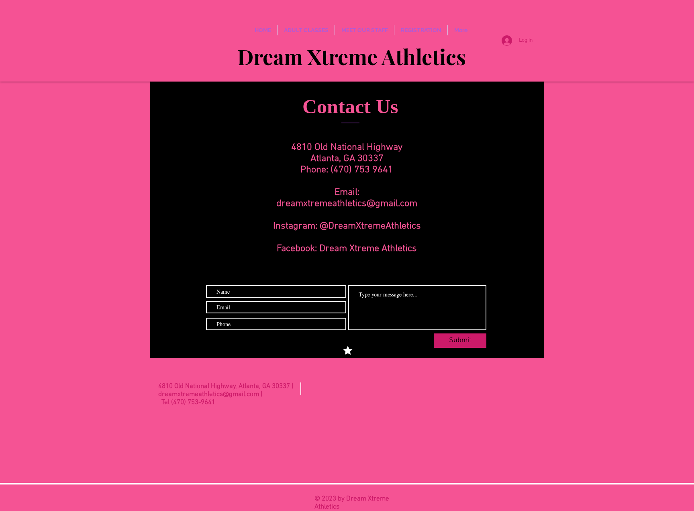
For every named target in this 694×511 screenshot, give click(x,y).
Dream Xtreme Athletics (351, 56)
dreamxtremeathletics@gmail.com (346, 203)
